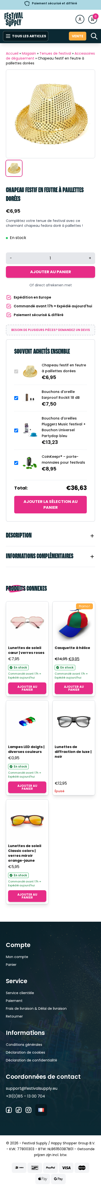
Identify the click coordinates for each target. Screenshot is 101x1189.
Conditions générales (24, 1044)
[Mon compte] (80, 19)
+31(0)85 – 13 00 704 (25, 1096)
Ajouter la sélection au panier (51, 504)
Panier (11, 964)
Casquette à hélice (72, 647)
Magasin (29, 53)
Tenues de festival (55, 53)
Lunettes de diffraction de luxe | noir (73, 751)
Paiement (14, 1000)
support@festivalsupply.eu (31, 1088)
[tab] (50, 536)
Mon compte (17, 956)
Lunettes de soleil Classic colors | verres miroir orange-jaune (24, 853)
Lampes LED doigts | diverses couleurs (26, 749)
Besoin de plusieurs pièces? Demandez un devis (50, 330)
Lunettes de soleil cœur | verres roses (26, 650)
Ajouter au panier (50, 272)
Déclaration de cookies (25, 1052)
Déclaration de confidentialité (31, 1060)
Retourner (14, 1016)
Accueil (12, 53)
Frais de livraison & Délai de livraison (36, 1008)
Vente (77, 36)
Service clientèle (20, 992)
